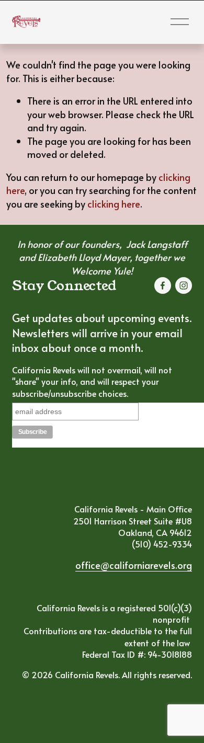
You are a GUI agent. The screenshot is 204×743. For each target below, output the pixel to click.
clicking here (113, 203)
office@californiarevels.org (133, 564)
